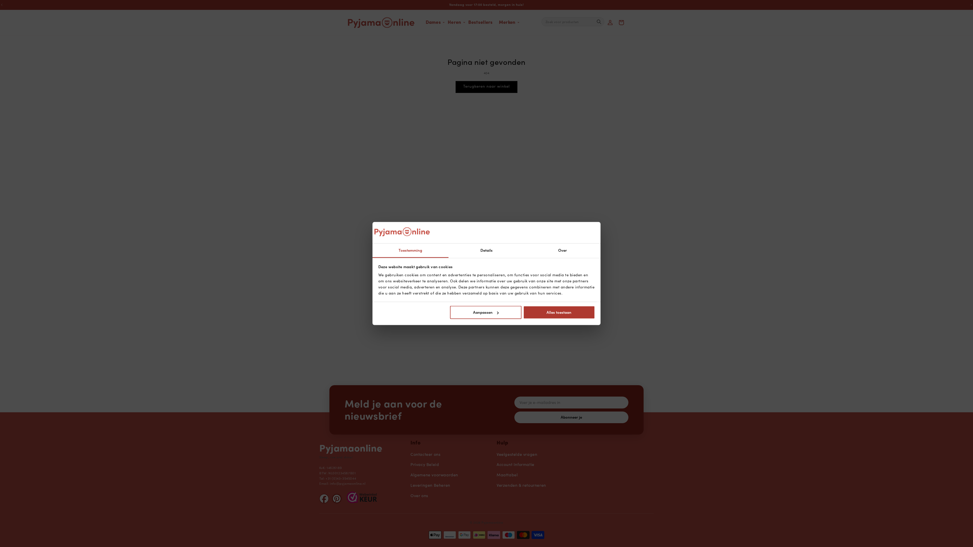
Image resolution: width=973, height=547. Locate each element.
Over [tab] (562, 250)
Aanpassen (483, 312)
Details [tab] (486, 250)
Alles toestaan (559, 312)
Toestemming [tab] (410, 250)
